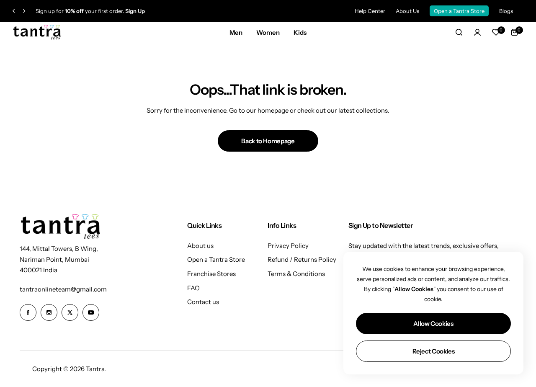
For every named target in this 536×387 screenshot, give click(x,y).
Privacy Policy (288, 246)
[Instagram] (49, 312)
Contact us (203, 302)
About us (200, 246)
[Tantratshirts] (38, 32)
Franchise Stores (211, 274)
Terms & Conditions (296, 274)
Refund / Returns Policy (302, 259)
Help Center (370, 11)
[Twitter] (70, 312)
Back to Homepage (267, 141)
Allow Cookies (433, 324)
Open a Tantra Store (459, 11)
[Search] (459, 32)
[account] (477, 32)
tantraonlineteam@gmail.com (63, 289)
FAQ (193, 288)
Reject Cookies (433, 351)
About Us (407, 11)
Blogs (506, 11)
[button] (14, 11)
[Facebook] (28, 312)
